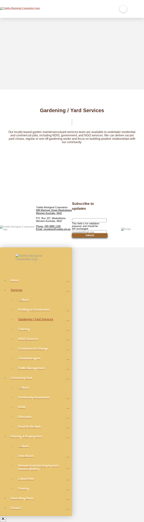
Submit (90, 235)
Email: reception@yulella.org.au (53, 229)
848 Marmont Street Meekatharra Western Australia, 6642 (54, 211)
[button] (123, 8)
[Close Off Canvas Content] (3, 519)
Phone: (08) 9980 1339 (48, 226)
